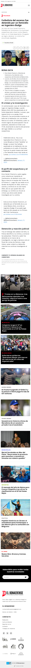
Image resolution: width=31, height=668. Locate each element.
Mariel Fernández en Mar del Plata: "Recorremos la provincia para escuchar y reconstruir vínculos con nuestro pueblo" (15, 455)
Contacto (5, 626)
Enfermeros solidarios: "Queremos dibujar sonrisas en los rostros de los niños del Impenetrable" (14, 358)
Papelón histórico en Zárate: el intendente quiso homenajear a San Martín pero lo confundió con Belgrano (15, 523)
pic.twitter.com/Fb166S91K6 (18, 154)
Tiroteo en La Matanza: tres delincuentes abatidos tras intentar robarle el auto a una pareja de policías (14, 297)
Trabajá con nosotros (8, 628)
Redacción (5, 620)
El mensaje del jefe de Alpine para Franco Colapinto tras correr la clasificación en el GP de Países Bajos (15, 490)
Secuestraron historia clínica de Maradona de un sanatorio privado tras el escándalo (15, 423)
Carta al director (7, 622)
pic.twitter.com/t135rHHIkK (13, 214)
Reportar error (6, 624)
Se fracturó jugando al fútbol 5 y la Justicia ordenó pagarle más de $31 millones (15, 392)
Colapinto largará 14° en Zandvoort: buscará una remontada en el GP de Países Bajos (14, 328)
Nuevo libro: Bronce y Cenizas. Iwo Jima (14, 555)
